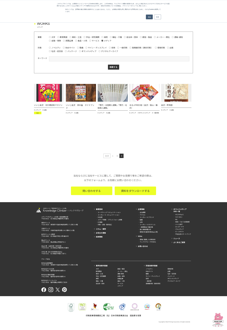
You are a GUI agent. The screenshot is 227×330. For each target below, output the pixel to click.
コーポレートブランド (147, 217)
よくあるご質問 (179, 242)
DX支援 (100, 217)
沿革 (141, 222)
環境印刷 (161, 47)
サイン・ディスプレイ (97, 47)
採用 (113, 47)
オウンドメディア (88, 51)
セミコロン (178, 217)
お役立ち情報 (101, 233)
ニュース (176, 238)
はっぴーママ (179, 227)
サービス (95, 40)
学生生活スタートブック (183, 234)
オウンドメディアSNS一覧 (180, 210)
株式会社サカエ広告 (47, 269)
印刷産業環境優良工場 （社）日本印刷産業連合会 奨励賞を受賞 (113, 315)
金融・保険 (56, 40)
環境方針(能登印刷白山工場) (149, 232)
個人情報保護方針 (145, 229)
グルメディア (179, 229)
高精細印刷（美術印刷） (142, 47)
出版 (171, 47)
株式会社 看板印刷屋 (48, 275)
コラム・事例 (101, 229)
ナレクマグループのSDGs (148, 242)
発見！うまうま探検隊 (182, 222)
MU (176, 219)
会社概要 (142, 212)
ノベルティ (56, 47)
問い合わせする (92, 191)
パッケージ (72, 51)
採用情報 (99, 237)
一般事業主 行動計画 (146, 227)
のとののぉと (179, 214)
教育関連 (63, 37)
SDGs (140, 236)
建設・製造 (147, 37)
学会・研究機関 (92, 37)
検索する (114, 67)
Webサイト (70, 47)
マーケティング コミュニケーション (109, 212)
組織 (141, 220)
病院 (106, 37)
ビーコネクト (179, 231)
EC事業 (100, 222)
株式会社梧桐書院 (47, 263)
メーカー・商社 (163, 37)
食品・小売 (82, 40)
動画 (81, 47)
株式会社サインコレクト (49, 280)
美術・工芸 (76, 37)
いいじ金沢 (178, 224)
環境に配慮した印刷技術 (147, 239)
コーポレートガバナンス (147, 224)
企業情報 (141, 209)
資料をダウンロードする (135, 191)
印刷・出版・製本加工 (105, 224)
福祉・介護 (117, 37)
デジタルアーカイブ (109, 51)
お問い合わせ (143, 246)
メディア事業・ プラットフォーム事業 (110, 220)
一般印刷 (123, 47)
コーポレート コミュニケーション (108, 215)
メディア (107, 40)
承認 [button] (149, 17)
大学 (53, 37)
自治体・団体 (132, 37)
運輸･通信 (178, 37)
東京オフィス (45, 223)
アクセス (142, 215)
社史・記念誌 (57, 51)
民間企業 (69, 40)
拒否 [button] (157, 17)
